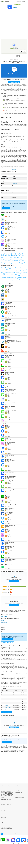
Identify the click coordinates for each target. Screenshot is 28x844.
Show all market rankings (6, 712)
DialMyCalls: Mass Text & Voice (10, 323)
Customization (20, 277)
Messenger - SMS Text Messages (10, 521)
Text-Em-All (7, 349)
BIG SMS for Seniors (8, 298)
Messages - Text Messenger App (10, 472)
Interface (14, 275)
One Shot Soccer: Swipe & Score (6, 804)
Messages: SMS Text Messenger (10, 559)
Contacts (9, 275)
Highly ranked (14, 183)
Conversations (10, 270)
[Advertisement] (14, 24)
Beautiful (13, 252)
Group (25, 270)
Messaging (7, 267)
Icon (6, 255)
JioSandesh (7, 310)
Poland (6, 703)
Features (18, 270)
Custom (24, 277)
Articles (2, 822)
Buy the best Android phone (19, 797)
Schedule (13, 272)
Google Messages (8, 319)
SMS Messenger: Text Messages (10, 243)
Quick (23, 260)
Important (17, 272)
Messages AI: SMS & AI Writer (10, 555)
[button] (14, 627)
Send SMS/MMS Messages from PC (11, 340)
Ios (2, 252)
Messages (3, 267)
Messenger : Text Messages (9, 463)
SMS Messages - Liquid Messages (10, 393)
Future (25, 252)
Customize (8, 277)
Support (6, 262)
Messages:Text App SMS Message (10, 504)
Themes (21, 267)
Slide (16, 255)
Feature (9, 260)
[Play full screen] (24, 51)
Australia (6, 705)
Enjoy (12, 277)
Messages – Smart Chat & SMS (10, 525)
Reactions (9, 252)
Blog (1, 824)
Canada (6, 696)
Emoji (24, 262)
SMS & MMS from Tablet (9, 332)
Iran (5, 694)
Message (2, 262)
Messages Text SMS (8, 226)
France (6, 698)
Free (25, 272)
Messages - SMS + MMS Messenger (11, 222)
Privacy (20, 262)
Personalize (3, 277)
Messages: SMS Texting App (9, 451)
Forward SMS (7, 289)
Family (18, 275)
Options (21, 252)
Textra (6, 252)
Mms (13, 260)
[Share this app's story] (21, 51)
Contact (2, 812)
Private (14, 270)
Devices (15, 257)
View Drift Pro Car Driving (5, 806)
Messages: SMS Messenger (9, 455)
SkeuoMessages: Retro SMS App (10, 293)
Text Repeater (7, 327)
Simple (21, 275)
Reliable (2, 280)
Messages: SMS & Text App (9, 355)
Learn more (21, 206)
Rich (17, 252)
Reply (17, 262)
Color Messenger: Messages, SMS (10, 239)
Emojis (23, 255)
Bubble (6, 260)
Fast (10, 262)
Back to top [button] (25, 834)
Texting (22, 272)
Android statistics (18, 787)
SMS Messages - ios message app (10, 410)
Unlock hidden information (14, 581)
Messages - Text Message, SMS (10, 489)
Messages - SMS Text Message (10, 406)
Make (18, 280)
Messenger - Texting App (9, 359)
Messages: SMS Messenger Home (10, 389)
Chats (2, 275)
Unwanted (6, 280)
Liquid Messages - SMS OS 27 (10, 414)
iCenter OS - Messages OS (9, 508)
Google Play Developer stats (19, 790)
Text (19, 260)
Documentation (3, 817)
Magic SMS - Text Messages (9, 372)
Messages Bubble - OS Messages (10, 218)
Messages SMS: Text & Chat (9, 546)
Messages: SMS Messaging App (10, 402)
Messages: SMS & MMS (9, 512)
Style (12, 257)
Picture (20, 255)
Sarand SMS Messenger (9, 285)
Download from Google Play (14, 82)
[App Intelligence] (2, 834)
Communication (3, 270)
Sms (2, 260)
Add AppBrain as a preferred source (8, 642)
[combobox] (20, 1)
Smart (6, 272)
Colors (9, 255)
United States (7, 692)
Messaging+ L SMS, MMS (9, 235)
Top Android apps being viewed (6, 799)
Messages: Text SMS (8, 434)
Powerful (9, 272)
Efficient (6, 275)
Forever (22, 257)
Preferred (2, 257)
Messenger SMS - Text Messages (10, 480)
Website (2, 624)
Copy (19, 257)
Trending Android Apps (18, 792)
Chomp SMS (7, 566)
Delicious (9, 564)
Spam (2, 272)
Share (21, 280)
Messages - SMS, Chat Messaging (10, 368)
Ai (15, 277)
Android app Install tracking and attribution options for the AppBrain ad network (6, 828)
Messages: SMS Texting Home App (10, 315)
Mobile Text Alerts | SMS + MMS (10, 306)
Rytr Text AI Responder (8, 302)
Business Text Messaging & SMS (10, 344)
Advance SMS (7, 495)
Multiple (12, 255)
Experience (17, 267)
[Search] (26, 1)
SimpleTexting (7, 336)
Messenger (12, 267)
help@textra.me (4, 622)
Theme (2, 255)
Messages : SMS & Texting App (10, 538)
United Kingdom (8, 707)
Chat (22, 270)
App (16, 260)
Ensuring (14, 280)
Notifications (8, 257)
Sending (10, 280)
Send (13, 262)
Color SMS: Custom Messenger (10, 442)
